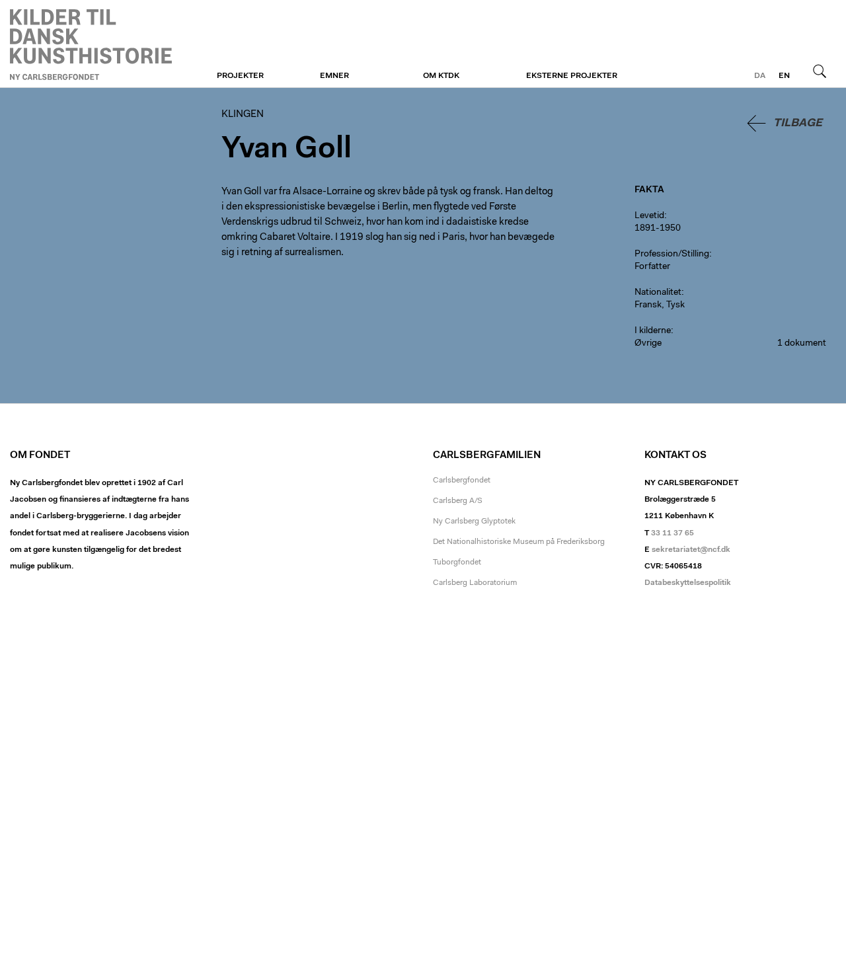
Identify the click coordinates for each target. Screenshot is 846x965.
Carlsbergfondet (461, 480)
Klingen (91, 44)
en (784, 76)
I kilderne (652, 331)
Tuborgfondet (457, 562)
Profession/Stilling (671, 254)
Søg (819, 70)
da (759, 76)
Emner (334, 76)
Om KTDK (441, 76)
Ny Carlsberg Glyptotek (474, 521)
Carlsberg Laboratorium (475, 583)
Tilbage (797, 123)
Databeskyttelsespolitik (687, 583)
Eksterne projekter (571, 76)
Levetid (649, 216)
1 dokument (801, 343)
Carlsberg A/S (457, 501)
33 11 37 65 (672, 533)
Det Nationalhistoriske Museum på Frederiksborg (519, 542)
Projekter (240, 76)
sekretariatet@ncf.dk (691, 550)
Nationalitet (657, 292)
